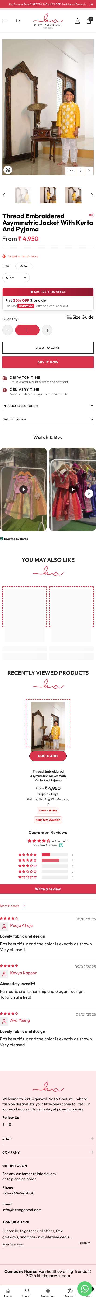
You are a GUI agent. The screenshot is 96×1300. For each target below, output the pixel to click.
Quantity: (10, 319)
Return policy (14, 419)
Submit (85, 1243)
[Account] (77, 21)
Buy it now (48, 362)
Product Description (20, 406)
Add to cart (48, 348)
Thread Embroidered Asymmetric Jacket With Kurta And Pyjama (48, 775)
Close (92, 4)
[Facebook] (3, 1124)
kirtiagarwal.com (53, 1275)
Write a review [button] (48, 889)
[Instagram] (10, 1124)
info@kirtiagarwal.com (22, 1209)
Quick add (48, 756)
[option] (48, 107)
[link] (24, 648)
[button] (80, 171)
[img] (9, 918)
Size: (14, 265)
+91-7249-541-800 (18, 1193)
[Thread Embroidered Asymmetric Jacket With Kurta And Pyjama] (48, 728)
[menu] (5, 21)
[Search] (18, 21)
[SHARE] (91, 215)
